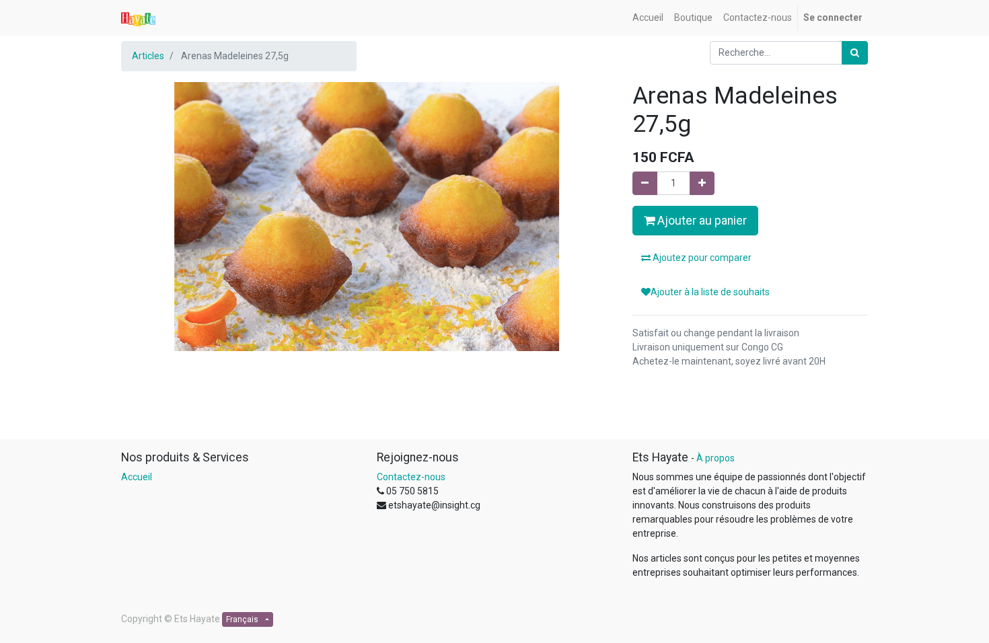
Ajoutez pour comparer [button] (701, 257)
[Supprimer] (644, 183)
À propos (715, 458)
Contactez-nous (411, 476)
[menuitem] (648, 17)
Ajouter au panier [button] (701, 220)
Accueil (136, 476)
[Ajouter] (702, 183)
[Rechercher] (855, 53)
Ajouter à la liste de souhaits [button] (710, 292)
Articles (148, 55)
